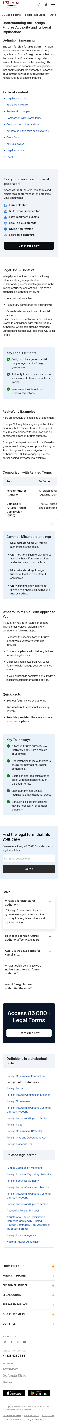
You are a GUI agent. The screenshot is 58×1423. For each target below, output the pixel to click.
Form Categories (15, 1275)
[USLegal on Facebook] (11, 1341)
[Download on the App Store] (14, 1393)
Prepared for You (15, 1304)
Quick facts (13, 137)
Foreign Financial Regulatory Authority (29, 1174)
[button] (52, 4)
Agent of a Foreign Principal (23, 1210)
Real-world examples (18, 111)
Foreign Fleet (14, 1124)
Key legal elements (17, 105)
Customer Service (15, 1285)
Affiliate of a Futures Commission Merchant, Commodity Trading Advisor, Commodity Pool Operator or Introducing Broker (28, 1222)
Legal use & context (17, 98)
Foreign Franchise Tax (20, 1144)
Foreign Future (15, 1088)
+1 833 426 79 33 (14, 1355)
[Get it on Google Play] (39, 1393)
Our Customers (14, 1314)
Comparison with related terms (24, 118)
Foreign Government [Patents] (24, 1131)
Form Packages (13, 1266)
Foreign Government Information (26, 1076)
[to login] (46, 4)
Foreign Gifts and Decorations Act (26, 1137)
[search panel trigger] (39, 4)
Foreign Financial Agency (21, 1235)
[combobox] (29, 858)
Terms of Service (31, 1415)
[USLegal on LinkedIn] (18, 1341)
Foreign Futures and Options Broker (27, 1118)
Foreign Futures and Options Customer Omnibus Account (29, 1109)
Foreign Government (18, 1101)
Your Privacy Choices (12, 1415)
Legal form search (16, 150)
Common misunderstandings (22, 124)
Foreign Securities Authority (23, 1180)
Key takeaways (15, 143)
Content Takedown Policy (14, 1419)
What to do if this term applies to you (27, 131)
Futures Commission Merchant (24, 1167)
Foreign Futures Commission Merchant (29, 1094)
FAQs (9, 156)
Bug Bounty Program (37, 1419)
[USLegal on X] (5, 1341)
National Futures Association (23, 1241)
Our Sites (9, 1324)
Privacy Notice (48, 1415)
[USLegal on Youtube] (24, 1341)
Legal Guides (12, 1295)
